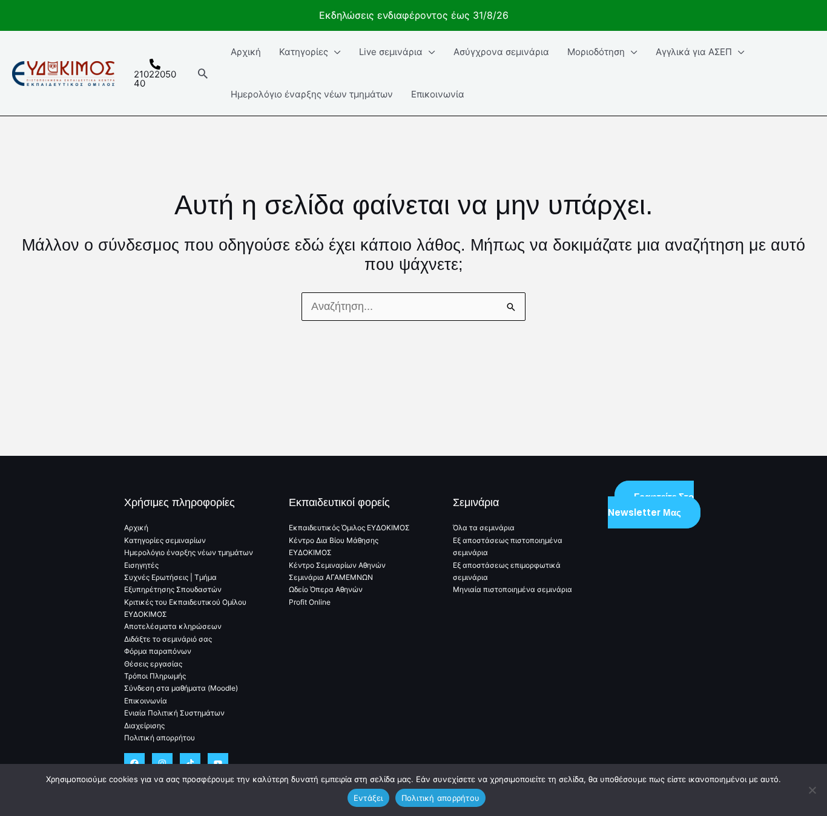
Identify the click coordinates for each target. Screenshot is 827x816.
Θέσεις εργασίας (153, 663)
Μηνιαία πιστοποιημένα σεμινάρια (512, 589)
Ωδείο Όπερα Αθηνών (326, 589)
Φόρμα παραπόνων (157, 651)
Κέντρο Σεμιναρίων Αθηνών (337, 565)
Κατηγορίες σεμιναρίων (165, 540)
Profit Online (310, 602)
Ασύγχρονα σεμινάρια (501, 52)
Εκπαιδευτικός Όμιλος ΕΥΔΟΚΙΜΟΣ (349, 527)
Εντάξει (368, 798)
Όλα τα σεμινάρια (484, 527)
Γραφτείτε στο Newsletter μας (651, 504)
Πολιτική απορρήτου (159, 737)
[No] (812, 790)
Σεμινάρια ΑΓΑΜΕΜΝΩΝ (331, 577)
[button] (202, 73)
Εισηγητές (141, 565)
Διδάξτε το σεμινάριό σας (168, 638)
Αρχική (246, 52)
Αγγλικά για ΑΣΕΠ (694, 52)
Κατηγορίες (303, 52)
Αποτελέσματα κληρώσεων (173, 626)
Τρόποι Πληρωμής (155, 675)
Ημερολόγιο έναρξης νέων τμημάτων (312, 94)
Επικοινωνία (437, 94)
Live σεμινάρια (391, 52)
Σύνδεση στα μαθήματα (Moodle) (181, 688)
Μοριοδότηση (596, 52)
